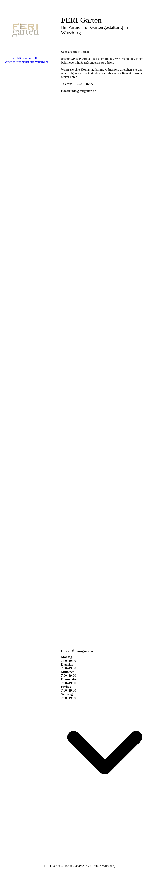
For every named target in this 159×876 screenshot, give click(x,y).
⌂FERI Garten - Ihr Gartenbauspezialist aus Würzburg (26, 60)
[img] (26, 30)
